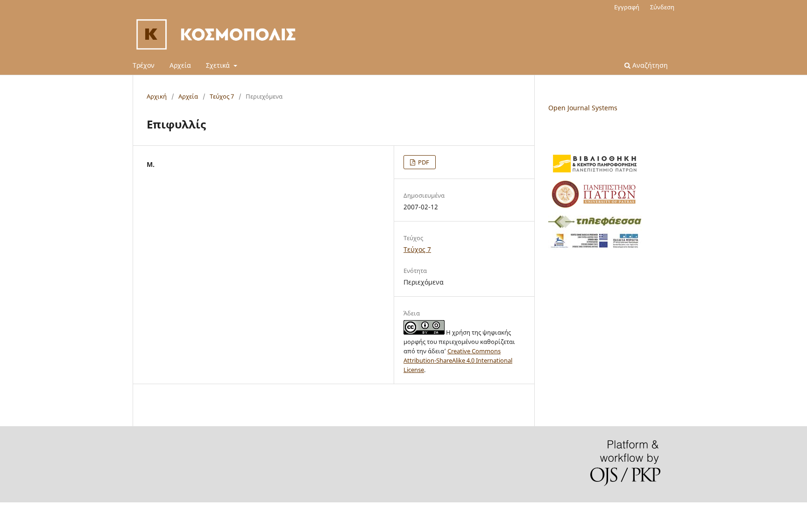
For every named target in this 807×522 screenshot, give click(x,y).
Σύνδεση (662, 7)
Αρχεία (180, 65)
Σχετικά (219, 65)
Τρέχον (144, 65)
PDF (423, 162)
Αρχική (157, 96)
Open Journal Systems (582, 107)
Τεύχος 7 (222, 96)
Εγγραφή (626, 7)
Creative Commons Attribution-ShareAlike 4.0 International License (458, 360)
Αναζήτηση (649, 65)
